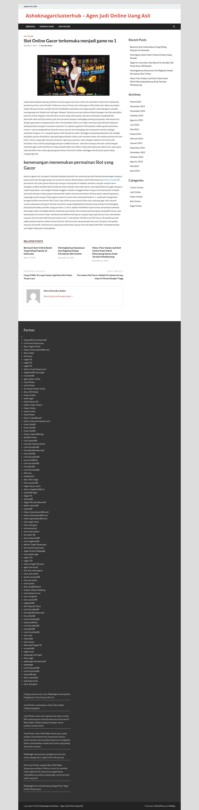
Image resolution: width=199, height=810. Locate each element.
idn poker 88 (29, 534)
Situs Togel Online (32, 346)
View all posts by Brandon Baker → (58, 296)
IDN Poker (45, 733)
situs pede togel (31, 554)
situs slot (28, 635)
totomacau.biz (30, 528)
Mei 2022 (134, 166)
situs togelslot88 (31, 541)
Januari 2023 (136, 143)
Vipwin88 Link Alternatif (35, 340)
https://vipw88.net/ (33, 417)
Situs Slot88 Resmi (32, 586)
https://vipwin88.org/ (34, 434)
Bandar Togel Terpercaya (35, 544)
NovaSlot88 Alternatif (34, 450)
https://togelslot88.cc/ (34, 489)
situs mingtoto (30, 596)
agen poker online (32, 379)
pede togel (28, 398)
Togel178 (28, 495)
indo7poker (29, 583)
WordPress (160, 806)
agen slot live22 (31, 567)
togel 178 (28, 557)
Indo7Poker (29, 382)
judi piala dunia (31, 680)
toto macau (29, 642)
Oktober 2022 (136, 157)
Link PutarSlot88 (31, 456)
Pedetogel (52, 694)
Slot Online (28, 36)
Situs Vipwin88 (31, 677)
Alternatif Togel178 (33, 645)
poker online (29, 411)
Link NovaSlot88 (31, 447)
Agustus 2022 (136, 161)
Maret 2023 (135, 134)
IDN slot (28, 473)
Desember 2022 (137, 147)
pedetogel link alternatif (35, 661)
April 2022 (135, 170)
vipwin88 (28, 508)
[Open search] (174, 27)
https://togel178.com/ (34, 564)
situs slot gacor (31, 525)
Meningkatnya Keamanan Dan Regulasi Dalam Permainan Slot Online (71, 250)
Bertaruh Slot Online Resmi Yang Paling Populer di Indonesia (38, 250)
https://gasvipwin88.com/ (36, 518)
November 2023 (137, 111)
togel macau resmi (32, 486)
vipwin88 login (30, 492)
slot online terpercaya (34, 547)
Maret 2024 (135, 101)
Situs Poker (29, 353)
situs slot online (31, 573)
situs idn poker (30, 580)
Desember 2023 (137, 106)
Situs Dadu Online (32, 722)
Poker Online (136, 196)
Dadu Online (30, 395)
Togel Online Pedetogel (34, 551)
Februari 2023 (136, 138)
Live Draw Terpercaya (34, 343)
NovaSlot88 (29, 466)
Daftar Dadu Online (33, 405)
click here (28, 356)
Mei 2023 (134, 129)
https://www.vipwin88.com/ (37, 349)
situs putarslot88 (32, 538)
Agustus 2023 (136, 120)
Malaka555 (29, 476)
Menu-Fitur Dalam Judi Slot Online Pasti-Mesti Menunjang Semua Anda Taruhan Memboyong (106, 252)
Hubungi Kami (47, 26)
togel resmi (29, 651)
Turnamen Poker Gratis (34, 388)
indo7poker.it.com (32, 593)
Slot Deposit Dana (32, 606)
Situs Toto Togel (31, 479)
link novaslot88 (31, 482)
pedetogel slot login (33, 654)
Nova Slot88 (29, 453)
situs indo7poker (31, 531)
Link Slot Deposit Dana (34, 443)
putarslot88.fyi (30, 460)
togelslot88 (29, 603)
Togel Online (136, 206)
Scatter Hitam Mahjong (34, 590)
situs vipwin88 (30, 599)
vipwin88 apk (30, 674)
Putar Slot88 (29, 424)
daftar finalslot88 (112, 179)
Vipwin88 (28, 499)
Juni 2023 (134, 124)
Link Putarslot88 (31, 667)
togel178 (28, 359)
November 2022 (137, 152)
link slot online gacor (33, 570)
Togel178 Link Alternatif (35, 502)
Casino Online (136, 187)
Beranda (30, 26)
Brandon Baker (47, 46)
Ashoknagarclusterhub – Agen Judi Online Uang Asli (88, 15)
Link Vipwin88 (30, 440)
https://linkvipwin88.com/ (36, 515)
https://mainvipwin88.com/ (36, 512)
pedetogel (28, 664)
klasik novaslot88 (32, 577)
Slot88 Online (30, 437)
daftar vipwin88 (31, 505)
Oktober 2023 (136, 115)
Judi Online (64, 26)
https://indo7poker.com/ (35, 369)
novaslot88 (29, 375)
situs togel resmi (31, 521)
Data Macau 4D (31, 401)
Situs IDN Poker (31, 392)
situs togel (28, 658)
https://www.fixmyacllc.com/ (37, 421)
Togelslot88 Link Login (34, 372)
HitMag (172, 806)
